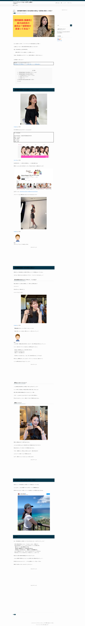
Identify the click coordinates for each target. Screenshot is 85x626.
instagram (15, 126)
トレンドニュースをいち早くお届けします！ (23, 3)
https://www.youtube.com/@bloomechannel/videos (29, 191)
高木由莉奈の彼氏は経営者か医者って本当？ (26, 79)
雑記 (14, 614)
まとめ (19, 81)
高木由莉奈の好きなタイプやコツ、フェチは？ (27, 75)
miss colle (15, 160)
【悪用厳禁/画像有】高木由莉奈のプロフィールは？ (27, 72)
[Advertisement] (34, 255)
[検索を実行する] (71, 25)
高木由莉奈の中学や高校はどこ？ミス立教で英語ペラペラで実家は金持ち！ (27, 64)
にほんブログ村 (59, 40)
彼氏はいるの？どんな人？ (24, 76)
